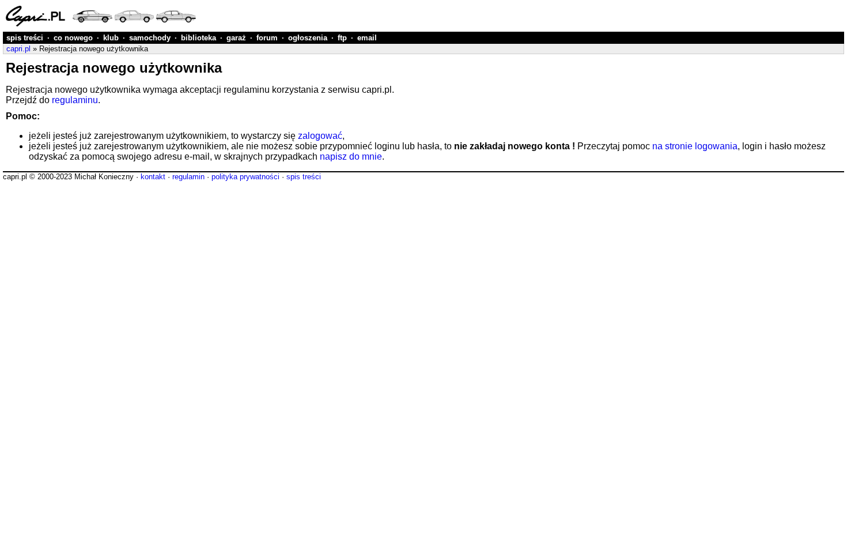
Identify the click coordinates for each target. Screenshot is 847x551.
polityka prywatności (245, 176)
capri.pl (18, 48)
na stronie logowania (695, 146)
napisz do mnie (351, 156)
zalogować (320, 136)
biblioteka (198, 37)
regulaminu (75, 100)
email (367, 37)
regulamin (188, 176)
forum (267, 37)
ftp (342, 37)
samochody (150, 37)
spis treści (24, 37)
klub (111, 37)
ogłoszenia (307, 37)
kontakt (153, 176)
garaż (236, 37)
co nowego (73, 37)
